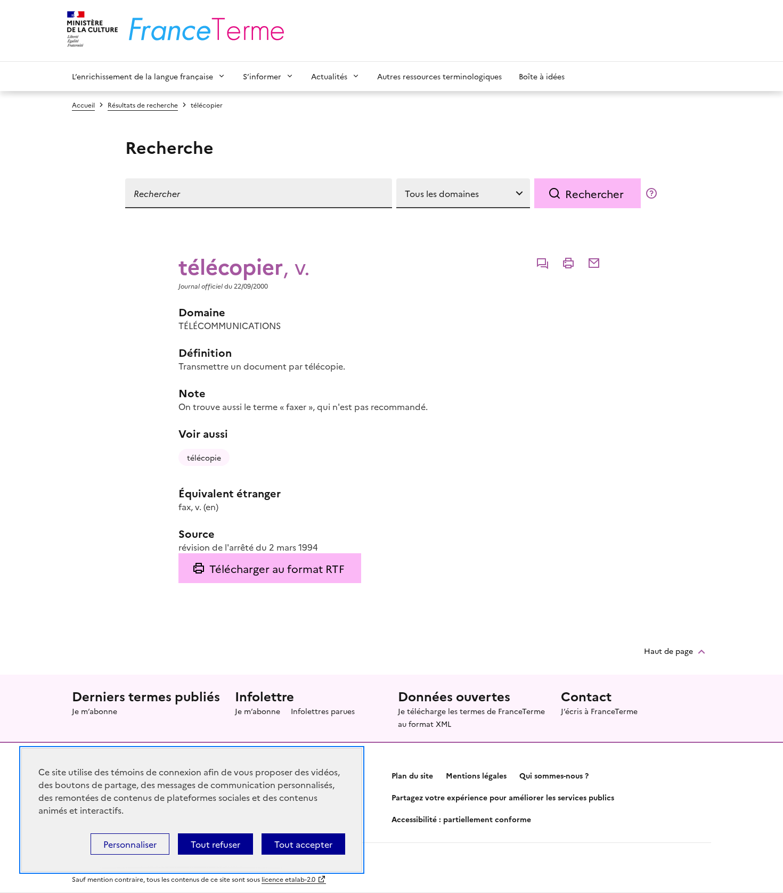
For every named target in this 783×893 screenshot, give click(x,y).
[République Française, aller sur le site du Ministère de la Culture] (90, 30)
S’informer (262, 76)
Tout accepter (303, 844)
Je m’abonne (94, 711)
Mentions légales (476, 775)
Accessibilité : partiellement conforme (461, 819)
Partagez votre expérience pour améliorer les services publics (502, 797)
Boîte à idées (542, 76)
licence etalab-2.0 (288, 878)
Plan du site (412, 775)
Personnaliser (130, 844)
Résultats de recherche (143, 104)
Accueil (83, 104)
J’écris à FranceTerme (599, 711)
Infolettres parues (323, 711)
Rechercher (594, 193)
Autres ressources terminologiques (439, 76)
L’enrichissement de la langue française (142, 76)
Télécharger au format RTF (276, 568)
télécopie (204, 457)
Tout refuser (215, 844)
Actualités (329, 76)
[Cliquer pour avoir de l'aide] (651, 193)
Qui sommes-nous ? (554, 775)
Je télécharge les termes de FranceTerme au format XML (471, 717)
